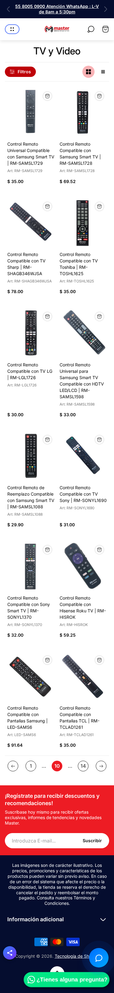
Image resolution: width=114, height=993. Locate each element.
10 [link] (57, 766)
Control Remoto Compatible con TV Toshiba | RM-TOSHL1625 (79, 264)
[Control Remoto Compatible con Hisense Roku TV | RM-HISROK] (83, 566)
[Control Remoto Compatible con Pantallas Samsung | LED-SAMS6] (31, 676)
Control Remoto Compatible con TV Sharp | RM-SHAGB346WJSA (26, 264)
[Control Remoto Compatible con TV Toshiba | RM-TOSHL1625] (83, 223)
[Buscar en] (91, 29)
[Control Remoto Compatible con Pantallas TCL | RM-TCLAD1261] (83, 676)
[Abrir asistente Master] (99, 957)
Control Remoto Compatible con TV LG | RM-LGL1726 (29, 371)
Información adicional (35, 919)
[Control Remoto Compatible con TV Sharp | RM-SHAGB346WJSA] (31, 223)
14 (83, 766)
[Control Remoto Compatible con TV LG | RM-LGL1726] (31, 333)
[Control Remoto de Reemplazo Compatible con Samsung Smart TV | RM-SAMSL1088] (31, 456)
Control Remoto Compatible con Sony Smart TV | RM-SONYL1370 (28, 607)
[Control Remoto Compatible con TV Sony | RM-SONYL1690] (83, 456)
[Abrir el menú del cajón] (12, 29)
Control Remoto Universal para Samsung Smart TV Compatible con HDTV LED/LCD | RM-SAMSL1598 (82, 380)
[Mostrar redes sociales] (9, 953)
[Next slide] (105, 9)
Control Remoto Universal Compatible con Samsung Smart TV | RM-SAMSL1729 (30, 153)
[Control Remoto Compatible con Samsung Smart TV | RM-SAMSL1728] (83, 112)
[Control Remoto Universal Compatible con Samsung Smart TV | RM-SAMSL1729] (31, 112)
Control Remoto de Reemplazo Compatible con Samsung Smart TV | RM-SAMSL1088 (30, 497)
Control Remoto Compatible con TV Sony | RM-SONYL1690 (83, 494)
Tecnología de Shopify (77, 956)
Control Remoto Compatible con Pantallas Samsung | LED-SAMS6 (27, 717)
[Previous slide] (8, 9)
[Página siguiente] (101, 766)
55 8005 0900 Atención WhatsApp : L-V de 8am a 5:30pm (57, 9)
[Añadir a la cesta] (47, 96)
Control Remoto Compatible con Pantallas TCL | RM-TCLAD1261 (79, 717)
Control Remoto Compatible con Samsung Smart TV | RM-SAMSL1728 (80, 153)
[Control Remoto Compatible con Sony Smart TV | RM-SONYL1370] (31, 566)
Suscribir (92, 840)
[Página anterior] (13, 766)
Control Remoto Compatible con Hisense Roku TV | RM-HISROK (83, 607)
